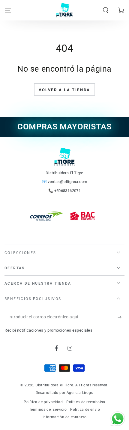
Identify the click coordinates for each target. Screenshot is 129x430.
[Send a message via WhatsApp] (118, 418)
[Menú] (8, 10)
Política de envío (85, 409)
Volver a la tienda (64, 90)
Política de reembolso (85, 402)
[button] (105, 10)
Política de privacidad (43, 402)
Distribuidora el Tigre (54, 385)
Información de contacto (65, 417)
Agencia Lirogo (80, 393)
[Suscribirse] (121, 317)
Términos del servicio (48, 409)
